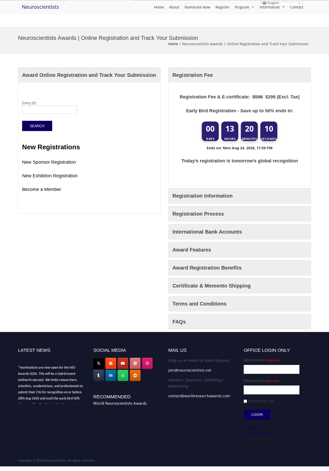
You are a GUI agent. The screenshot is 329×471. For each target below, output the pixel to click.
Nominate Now (197, 7)
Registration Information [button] (202, 196)
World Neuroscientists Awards (120, 403)
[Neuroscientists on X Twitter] (98, 363)
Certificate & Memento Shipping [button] (211, 286)
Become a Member (41, 189)
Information (270, 7)
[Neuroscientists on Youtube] (122, 363)
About (174, 7)
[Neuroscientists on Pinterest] (135, 363)
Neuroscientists (40, 6)
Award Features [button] (191, 250)
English (273, 3)
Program (242, 7)
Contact (296, 7)
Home (159, 7)
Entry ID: (29, 102)
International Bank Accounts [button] (207, 232)
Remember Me (261, 401)
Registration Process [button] (198, 214)
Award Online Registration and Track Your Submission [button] (89, 75)
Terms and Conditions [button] (199, 304)
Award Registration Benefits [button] (207, 268)
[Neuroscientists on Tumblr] (98, 375)
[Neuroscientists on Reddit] (135, 375)
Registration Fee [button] (192, 75)
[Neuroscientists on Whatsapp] (122, 375)
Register (222, 7)
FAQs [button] (179, 322)
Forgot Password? (258, 432)
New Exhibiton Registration (50, 175)
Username (262, 360)
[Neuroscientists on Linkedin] (110, 375)
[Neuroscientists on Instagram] (147, 363)
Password (261, 380)
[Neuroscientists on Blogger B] (110, 363)
